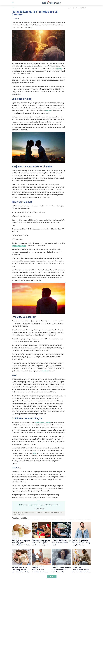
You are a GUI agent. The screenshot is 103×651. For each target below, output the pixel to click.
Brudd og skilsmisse (37, 566)
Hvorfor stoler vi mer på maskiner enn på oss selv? (61, 543)
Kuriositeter (76, 566)
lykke (34, 453)
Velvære (14, 7)
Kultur (34, 539)
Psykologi (55, 566)
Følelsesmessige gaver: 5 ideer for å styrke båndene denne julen (41, 543)
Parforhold (15, 566)
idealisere (45, 371)
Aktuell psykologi (57, 539)
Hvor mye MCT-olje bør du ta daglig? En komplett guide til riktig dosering (21, 543)
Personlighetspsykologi (79, 539)
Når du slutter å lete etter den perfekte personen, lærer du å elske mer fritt (20, 570)
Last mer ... (51, 576)
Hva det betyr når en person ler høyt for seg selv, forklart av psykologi (81, 543)
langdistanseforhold (19, 245)
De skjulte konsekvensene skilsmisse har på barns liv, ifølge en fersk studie (41, 570)
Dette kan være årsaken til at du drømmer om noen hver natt (61, 570)
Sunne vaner (15, 539)
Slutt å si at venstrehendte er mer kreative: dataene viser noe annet (81, 570)
